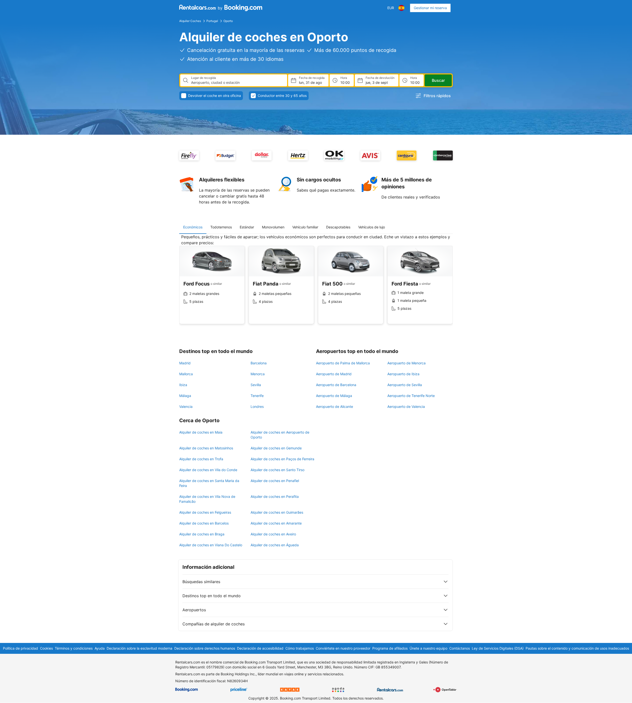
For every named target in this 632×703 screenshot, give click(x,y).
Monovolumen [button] (273, 227)
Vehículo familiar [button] (305, 227)
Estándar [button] (247, 227)
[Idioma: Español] (401, 7)
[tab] (192, 227)
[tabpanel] (316, 283)
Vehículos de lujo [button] (371, 227)
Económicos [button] (192, 227)
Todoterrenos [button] (221, 227)
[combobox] (237, 82)
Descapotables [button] (338, 227)
